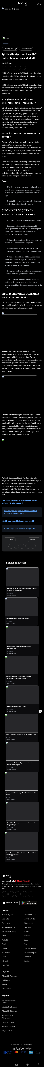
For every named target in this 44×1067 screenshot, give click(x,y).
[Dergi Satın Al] (17, 1064)
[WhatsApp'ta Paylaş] (14, 68)
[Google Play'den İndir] (29, 903)
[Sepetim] (38, 4)
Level (26, 944)
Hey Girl (5, 965)
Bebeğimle (28, 957)
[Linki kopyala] (24, 68)
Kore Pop (27, 927)
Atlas (4, 936)
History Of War (30, 915)
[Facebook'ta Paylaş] (4, 68)
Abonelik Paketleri (9, 976)
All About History (9, 931)
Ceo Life (5, 919)
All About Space (30, 953)
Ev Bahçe (6, 953)
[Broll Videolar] (27, 1064)
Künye (4, 984)
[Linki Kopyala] (33, 546)
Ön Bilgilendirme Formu (8, 1001)
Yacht (26, 940)
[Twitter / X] (18, 894)
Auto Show (6, 940)
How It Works (29, 919)
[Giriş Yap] (38, 1064)
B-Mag (4, 944)
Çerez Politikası (8, 1022)
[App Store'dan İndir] (11, 903)
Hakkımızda (6, 980)
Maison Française (9, 927)
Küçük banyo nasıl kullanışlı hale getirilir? (18, 521)
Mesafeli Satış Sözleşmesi (7, 1016)
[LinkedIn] (24, 894)
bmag (17, 1044)
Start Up (27, 936)
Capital (27, 961)
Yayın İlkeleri (7, 1031)
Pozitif (26, 931)
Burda (4, 948)
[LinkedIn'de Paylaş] (19, 68)
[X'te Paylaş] (9, 68)
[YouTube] (11, 894)
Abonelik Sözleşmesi (10, 1011)
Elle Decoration (30, 948)
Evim (4, 957)
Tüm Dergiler (7, 915)
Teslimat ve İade (8, 1027)
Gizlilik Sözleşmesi (9, 1007)
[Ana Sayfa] (7, 876)
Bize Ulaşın (6, 989)
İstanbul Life (29, 923)
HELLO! (5, 961)
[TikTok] (31, 894)
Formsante (6, 923)
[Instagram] (5, 894)
